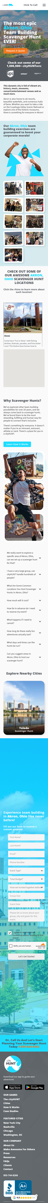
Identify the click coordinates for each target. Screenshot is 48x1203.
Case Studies (10, 1111)
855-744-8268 (10, 1175)
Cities (6, 1103)
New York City (11, 1122)
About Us (8, 1145)
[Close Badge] (36, 1195)
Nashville (9, 1126)
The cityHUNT (11, 1099)
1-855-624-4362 (28, 1046)
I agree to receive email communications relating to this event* (28, 935)
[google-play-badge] (35, 1087)
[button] (44, 5)
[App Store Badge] (12, 1087)
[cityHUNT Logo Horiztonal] (7, 5)
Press (6, 1153)
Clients (7, 1165)
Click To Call (31, 4)
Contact (8, 1169)
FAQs (6, 1161)
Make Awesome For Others (19, 1149)
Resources (9, 1157)
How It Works (11, 1107)
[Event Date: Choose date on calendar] (43, 904)
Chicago (8, 1130)
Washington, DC (12, 1134)
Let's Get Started (26, 956)
